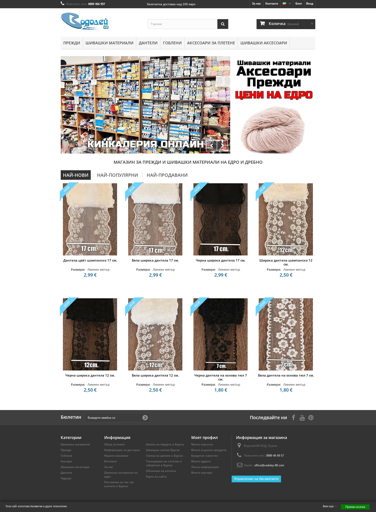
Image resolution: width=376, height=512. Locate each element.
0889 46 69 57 (275, 455)
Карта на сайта (156, 476)
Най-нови (76, 175)
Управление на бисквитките (256, 479)
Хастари (66, 461)
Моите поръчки (202, 444)
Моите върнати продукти (209, 450)
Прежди (71, 42)
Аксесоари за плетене (211, 42)
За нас (256, 3)
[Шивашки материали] (145, 104)
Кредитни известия (204, 455)
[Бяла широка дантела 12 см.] (155, 334)
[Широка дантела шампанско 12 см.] (286, 219)
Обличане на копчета (161, 471)
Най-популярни (117, 175)
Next (222, 145)
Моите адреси (201, 461)
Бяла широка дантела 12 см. (155, 375)
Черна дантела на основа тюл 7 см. (220, 377)
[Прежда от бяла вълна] (273, 129)
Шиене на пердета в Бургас (165, 444)
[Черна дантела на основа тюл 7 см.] (220, 334)
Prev (211, 145)
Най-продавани (167, 175)
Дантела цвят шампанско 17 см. (90, 260)
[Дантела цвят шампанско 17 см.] (90, 219)
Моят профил (204, 437)
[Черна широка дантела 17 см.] (220, 219)
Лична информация (205, 467)
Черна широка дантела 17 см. (220, 260)
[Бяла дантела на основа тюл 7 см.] (286, 334)
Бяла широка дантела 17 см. (155, 260)
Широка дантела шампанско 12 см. (285, 262)
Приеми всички (355, 507)
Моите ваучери (201, 472)
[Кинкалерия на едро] (273, 79)
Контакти (271, 3)
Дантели (148, 42)
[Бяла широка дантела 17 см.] (155, 219)
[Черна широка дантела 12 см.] (90, 334)
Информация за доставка (122, 450)
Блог (298, 3)
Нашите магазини (116, 455)
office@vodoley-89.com (269, 465)
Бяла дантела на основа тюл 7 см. (286, 375)
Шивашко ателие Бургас (163, 450)
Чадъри (66, 478)
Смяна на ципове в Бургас (164, 455)
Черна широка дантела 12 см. (90, 375)
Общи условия (114, 444)
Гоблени (172, 42)
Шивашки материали (109, 42)
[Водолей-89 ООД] (101, 21)
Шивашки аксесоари (263, 42)
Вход (309, 3)
